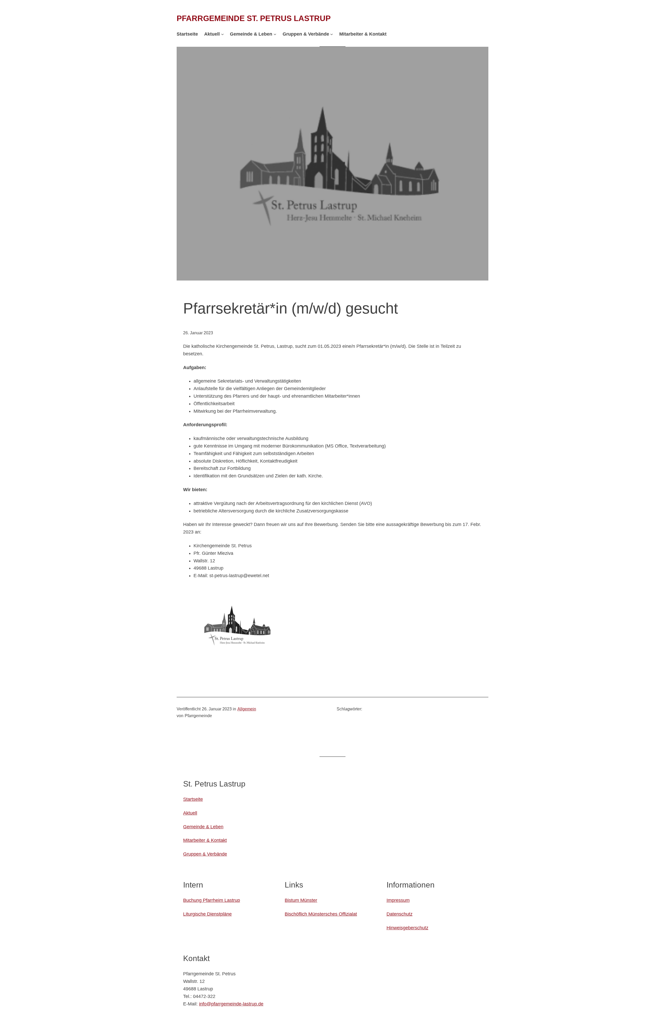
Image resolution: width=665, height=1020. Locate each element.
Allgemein (246, 709)
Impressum (398, 900)
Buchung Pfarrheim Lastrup (211, 900)
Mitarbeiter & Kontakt (205, 840)
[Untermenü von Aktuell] (222, 34)
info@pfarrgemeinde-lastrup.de (231, 1003)
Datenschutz (400, 914)
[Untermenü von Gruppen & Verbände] (331, 34)
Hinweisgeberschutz (407, 927)
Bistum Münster (301, 900)
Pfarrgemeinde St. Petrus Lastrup (254, 18)
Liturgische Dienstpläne (207, 914)
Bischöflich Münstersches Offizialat (321, 914)
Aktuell (190, 813)
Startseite (193, 799)
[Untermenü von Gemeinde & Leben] (275, 34)
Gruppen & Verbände (205, 854)
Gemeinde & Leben (203, 826)
